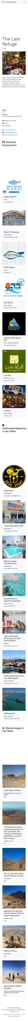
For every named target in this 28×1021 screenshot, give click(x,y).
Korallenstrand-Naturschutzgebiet (12, 600)
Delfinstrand (9, 713)
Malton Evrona (10, 951)
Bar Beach (8, 302)
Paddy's (7, 411)
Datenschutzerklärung (13, 1007)
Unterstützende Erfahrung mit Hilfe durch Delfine (12, 638)
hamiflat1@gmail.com (10, 132)
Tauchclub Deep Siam (13, 526)
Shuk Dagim (9, 267)
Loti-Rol (7, 375)
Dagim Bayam (10, 197)
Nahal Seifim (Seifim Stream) (13, 987)
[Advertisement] (14, 21)
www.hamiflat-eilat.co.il (11, 135)
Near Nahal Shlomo (12, 790)
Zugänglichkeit (20, 1009)
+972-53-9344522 (9, 130)
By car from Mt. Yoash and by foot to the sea (13, 874)
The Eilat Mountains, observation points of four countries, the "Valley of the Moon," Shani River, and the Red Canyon (13, 832)
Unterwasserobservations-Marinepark (14, 677)
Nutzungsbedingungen (8, 1009)
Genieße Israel (11, 2)
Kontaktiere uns (14, 1011)
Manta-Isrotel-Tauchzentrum (10, 562)
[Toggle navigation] (24, 2)
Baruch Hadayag (11, 232)
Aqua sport (9, 490)
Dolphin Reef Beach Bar (12, 339)
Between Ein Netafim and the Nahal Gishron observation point (14, 913)
